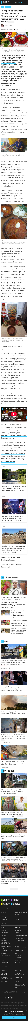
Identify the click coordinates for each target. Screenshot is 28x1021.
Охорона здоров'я (20, 938)
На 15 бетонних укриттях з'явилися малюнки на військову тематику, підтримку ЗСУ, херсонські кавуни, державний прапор (13, 455)
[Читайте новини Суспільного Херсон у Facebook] (2, 997)
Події (2, 927)
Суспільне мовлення (4, 973)
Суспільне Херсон (8, 560)
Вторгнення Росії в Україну (21, 913)
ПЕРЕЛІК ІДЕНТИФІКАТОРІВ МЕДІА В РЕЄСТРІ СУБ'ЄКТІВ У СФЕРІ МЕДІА (20, 984)
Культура (15, 7)
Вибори (3, 935)
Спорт (3, 960)
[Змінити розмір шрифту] (25, 29)
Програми (4, 981)
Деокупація (4, 919)
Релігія (17, 953)
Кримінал (4, 930)
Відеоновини (5, 962)
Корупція (18, 927)
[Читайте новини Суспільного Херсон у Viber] (11, 997)
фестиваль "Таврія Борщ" (11, 61)
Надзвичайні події (21, 935)
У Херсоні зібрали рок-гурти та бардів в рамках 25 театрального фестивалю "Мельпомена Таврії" (13, 518)
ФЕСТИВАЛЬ (8, 7)
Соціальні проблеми (18, 956)
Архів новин (18, 970)
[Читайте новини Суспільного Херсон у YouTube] (8, 997)
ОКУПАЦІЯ (4, 917)
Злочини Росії (5, 956)
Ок (14, 1017)
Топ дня (17, 962)
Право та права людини (6, 947)
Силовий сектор (6, 950)
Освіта (17, 933)
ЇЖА (2, 7)
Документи (18, 977)
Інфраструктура (20, 941)
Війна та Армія (19, 960)
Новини (3, 913)
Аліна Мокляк (8, 25)
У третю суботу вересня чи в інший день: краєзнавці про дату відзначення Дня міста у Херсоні (14, 488)
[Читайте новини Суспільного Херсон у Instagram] (5, 997)
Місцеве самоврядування (20, 947)
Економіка (4, 933)
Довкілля (4, 938)
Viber (10, 567)
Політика (4, 953)
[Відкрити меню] (26, 2)
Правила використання (19, 973)
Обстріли (18, 919)
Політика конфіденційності (7, 978)
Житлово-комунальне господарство (5, 942)
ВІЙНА (16, 917)
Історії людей (19, 950)
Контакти (4, 970)
